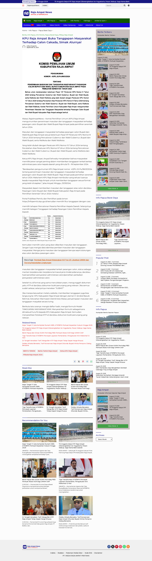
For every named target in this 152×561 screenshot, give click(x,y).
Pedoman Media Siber (74, 553)
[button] (125, 5)
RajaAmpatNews (33, 5)
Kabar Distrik (55, 25)
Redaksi (61, 553)
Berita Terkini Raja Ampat (47, 351)
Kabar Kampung (69, 25)
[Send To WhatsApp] (91, 361)
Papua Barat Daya (51, 35)
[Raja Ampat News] (37, 13)
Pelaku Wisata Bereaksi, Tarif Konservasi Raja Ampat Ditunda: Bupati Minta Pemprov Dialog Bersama (56, 344)
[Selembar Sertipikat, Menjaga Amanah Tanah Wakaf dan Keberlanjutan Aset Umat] (103, 124)
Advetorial (89, 25)
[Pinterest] (116, 547)
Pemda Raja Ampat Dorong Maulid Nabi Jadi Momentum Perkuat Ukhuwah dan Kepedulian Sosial (118, 171)
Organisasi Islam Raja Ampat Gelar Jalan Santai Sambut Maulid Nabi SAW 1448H (118, 180)
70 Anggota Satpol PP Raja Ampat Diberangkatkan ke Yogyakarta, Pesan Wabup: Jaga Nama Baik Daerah (68, 1)
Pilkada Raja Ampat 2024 (32, 355)
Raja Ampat (38, 21)
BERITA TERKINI (29, 351)
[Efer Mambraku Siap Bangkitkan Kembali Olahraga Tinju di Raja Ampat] (103, 115)
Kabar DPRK (41, 25)
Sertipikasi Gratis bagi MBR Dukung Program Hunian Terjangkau (117, 152)
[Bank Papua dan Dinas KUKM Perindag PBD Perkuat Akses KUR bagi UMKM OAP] (82, 376)
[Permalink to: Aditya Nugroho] (24, 47)
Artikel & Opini (100, 21)
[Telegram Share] (87, 361)
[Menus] (23, 5)
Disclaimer (98, 553)
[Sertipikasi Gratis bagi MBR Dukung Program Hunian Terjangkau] (103, 153)
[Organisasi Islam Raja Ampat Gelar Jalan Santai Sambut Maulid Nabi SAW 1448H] (103, 181)
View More (112, 188)
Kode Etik (88, 553)
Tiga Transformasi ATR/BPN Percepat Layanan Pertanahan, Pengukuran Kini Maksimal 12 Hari (55, 337)
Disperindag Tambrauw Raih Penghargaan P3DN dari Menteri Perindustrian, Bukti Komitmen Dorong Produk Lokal (118, 143)
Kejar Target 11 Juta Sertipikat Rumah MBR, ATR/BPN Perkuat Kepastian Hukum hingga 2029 (57, 325)
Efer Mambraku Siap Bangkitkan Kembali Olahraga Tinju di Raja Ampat (117, 114)
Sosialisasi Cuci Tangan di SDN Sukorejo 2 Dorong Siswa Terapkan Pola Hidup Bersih (118, 161)
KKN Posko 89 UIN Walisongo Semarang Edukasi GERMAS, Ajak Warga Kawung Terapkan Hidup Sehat (115, 272)
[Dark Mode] (129, 5)
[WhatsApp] (124, 547)
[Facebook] (109, 547)
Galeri (80, 25)
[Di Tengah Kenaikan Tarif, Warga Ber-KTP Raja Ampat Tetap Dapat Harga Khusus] (58, 399)
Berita (24, 35)
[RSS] (128, 547)
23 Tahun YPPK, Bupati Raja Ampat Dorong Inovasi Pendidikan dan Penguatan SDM (114, 264)
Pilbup (61, 35)
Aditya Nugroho (32, 46)
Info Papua (51, 21)
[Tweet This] (78, 361)
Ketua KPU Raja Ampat (68, 351)
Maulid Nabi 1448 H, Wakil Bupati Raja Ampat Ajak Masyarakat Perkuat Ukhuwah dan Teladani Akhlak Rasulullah (118, 133)
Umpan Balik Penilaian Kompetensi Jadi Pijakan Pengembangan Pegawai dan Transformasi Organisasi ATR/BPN (115, 279)
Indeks (45, 5)
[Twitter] (112, 547)
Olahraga (87, 21)
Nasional (62, 21)
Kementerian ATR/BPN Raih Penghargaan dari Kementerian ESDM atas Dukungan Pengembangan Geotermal (115, 286)
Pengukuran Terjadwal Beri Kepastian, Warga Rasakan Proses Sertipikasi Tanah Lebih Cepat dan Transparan (115, 301)
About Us (99, 25)
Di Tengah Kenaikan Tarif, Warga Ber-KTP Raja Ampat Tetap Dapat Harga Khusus (52, 341)
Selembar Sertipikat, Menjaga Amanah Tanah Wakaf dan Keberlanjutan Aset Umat (118, 124)
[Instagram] (120, 547)
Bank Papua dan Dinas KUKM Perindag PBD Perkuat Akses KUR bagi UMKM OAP (53, 333)
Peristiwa (27, 25)
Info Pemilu (74, 21)
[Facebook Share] (74, 361)
